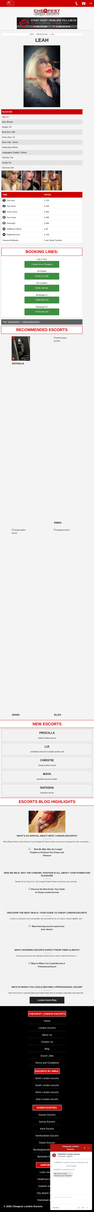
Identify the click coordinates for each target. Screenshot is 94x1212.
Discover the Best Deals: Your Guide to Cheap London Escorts (47, 913)
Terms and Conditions (47, 1062)
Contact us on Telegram (42, 264)
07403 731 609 (41, 276)
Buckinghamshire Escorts (47, 1149)
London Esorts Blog (47, 1000)
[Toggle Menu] (3, 3)
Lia (47, 746)
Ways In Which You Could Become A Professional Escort (47, 987)
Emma (58, 522)
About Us (47, 1034)
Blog (47, 1048)
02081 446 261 (41, 288)
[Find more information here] (71, 1177)
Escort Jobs (47, 1055)
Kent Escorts (47, 1128)
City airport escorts (47, 1193)
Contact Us (47, 1041)
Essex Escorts (47, 1142)
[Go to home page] (10, 3)
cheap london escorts (31, 322)
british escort (14, 322)
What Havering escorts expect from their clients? (47, 950)
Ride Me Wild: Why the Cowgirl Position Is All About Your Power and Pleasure (47, 874)
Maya (47, 774)
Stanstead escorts (47, 1200)
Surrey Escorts (47, 1121)
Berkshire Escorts (47, 1156)
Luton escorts (47, 1172)
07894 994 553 (41, 300)
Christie (47, 760)
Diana (16, 714)
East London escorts (47, 1099)
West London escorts (47, 1092)
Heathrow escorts (47, 1179)
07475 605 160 (41, 312)
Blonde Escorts (42, 34)
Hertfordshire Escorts (47, 1135)
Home (32, 34)
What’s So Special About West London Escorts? (47, 836)
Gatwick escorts (47, 1186)
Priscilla (47, 732)
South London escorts (47, 1085)
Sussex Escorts (47, 1114)
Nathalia (18, 363)
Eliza (57, 714)
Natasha (47, 787)
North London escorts (47, 1078)
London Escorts (47, 1028)
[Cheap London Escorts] (47, 12)
